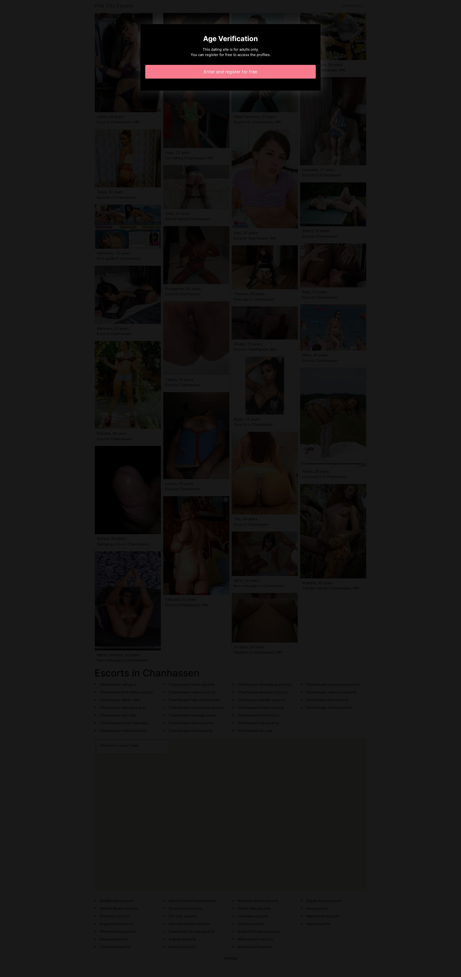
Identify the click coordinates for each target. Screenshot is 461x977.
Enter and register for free (230, 71)
